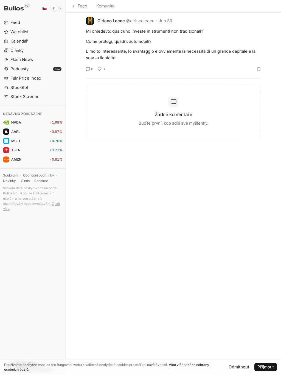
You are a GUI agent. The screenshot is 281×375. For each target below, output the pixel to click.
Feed (82, 6)
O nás (25, 181)
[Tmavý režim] (57, 8)
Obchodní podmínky (38, 175)
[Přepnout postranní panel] (66, 187)
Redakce (41, 181)
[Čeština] (44, 8)
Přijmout (265, 367)
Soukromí (10, 175)
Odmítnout (239, 367)
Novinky (9, 181)
